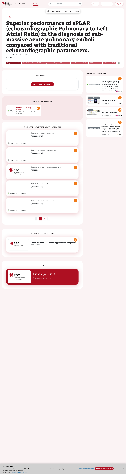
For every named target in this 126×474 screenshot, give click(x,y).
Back (10, 17)
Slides (41, 136)
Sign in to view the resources (42, 84)
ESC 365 (35, 4)
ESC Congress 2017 (44, 274)
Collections (67, 11)
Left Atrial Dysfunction (109, 112)
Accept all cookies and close (105, 468)
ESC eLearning (26, 4)
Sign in (119, 4)
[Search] (80, 4)
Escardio (18, 4)
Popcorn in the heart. (108, 100)
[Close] (123, 468)
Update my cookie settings (86, 468)
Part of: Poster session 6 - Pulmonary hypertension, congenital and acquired (46, 63)
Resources (56, 11)
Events (76, 11)
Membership (107, 4)
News (95, 4)
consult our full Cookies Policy (20, 472)
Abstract (34, 136)
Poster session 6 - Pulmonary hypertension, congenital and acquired (53, 244)
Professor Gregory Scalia (23, 109)
